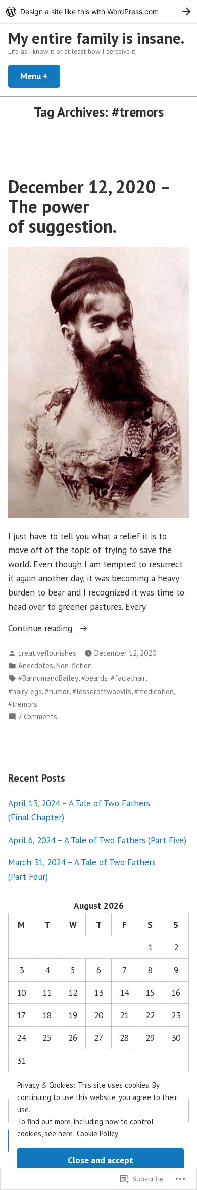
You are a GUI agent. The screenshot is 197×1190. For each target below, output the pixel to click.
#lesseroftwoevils (101, 691)
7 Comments (37, 717)
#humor (57, 691)
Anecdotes (35, 665)
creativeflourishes (47, 653)
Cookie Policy (97, 1133)
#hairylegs (25, 691)
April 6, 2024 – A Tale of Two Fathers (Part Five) (97, 840)
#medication (154, 691)
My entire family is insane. (96, 38)
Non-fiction (74, 665)
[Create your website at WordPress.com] (98, 11)
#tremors (22, 704)
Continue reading (41, 628)
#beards (94, 678)
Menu (40, 76)
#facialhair (128, 678)
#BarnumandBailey (48, 678)
